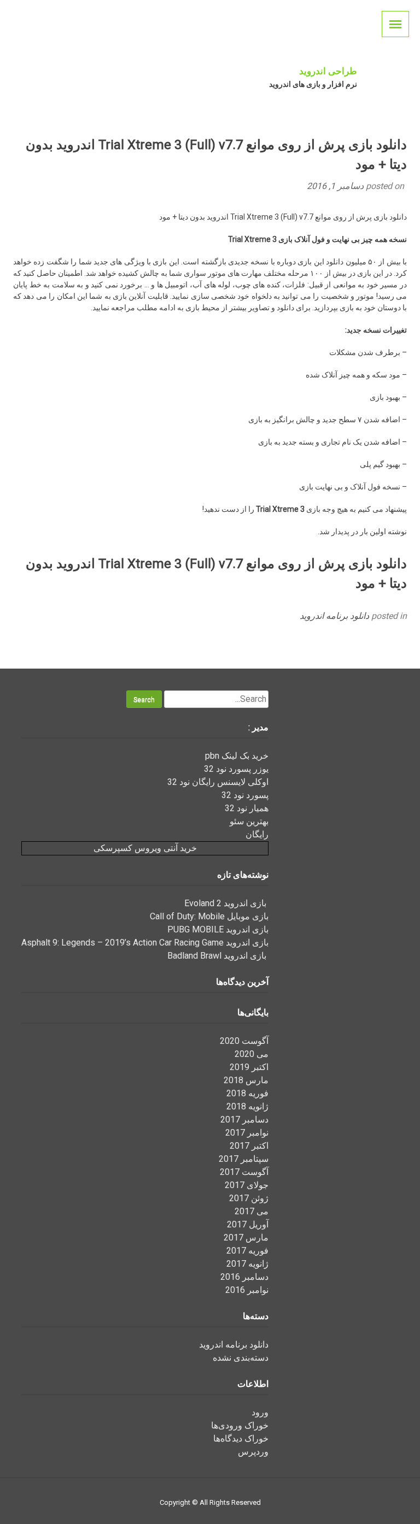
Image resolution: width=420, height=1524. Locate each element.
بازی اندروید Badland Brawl (218, 955)
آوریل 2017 (248, 1224)
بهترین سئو (249, 821)
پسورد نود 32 (245, 795)
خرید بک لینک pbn (237, 756)
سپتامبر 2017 (244, 1159)
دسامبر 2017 (244, 1119)
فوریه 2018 (247, 1093)
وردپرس (253, 1451)
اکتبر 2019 (249, 1067)
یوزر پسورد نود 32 (236, 769)
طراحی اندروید (328, 71)
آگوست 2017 (244, 1172)
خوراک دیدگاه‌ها (241, 1438)
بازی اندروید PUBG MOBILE (218, 929)
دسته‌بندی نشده (241, 1357)
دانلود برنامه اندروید (334, 616)
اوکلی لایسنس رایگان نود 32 (218, 782)
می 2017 (252, 1211)
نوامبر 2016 (247, 1290)
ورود (260, 1412)
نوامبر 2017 (247, 1132)
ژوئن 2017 (249, 1198)
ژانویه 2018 (247, 1106)
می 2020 (252, 1054)
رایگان (257, 834)
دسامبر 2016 (244, 1277)
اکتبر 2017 (249, 1146)
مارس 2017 (246, 1237)
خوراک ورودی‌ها (240, 1425)
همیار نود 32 (247, 808)
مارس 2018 (246, 1080)
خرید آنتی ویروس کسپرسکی (145, 848)
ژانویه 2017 (247, 1264)
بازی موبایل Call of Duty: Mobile (209, 916)
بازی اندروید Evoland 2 (226, 903)
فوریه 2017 (247, 1250)
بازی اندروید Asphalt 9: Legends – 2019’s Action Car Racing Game (145, 942)
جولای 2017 (247, 1185)
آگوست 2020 (244, 1041)
